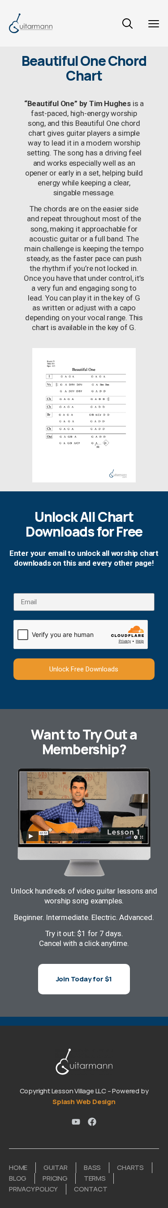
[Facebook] (92, 1122)
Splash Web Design (84, 1101)
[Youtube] (76, 1122)
